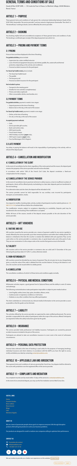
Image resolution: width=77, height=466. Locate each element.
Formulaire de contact (16, 442)
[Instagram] (14, 452)
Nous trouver (10, 406)
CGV (7, 410)
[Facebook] (8, 452)
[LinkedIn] (19, 452)
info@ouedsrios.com (15, 444)
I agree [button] (67, 463)
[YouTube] (25, 452)
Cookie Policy (55, 458)
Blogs (8, 408)
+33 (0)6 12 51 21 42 (15, 447)
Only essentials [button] (58, 463)
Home (8, 399)
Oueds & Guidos (11, 401)
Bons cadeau (10, 404)
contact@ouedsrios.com (39, 353)
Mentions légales (11, 413)
